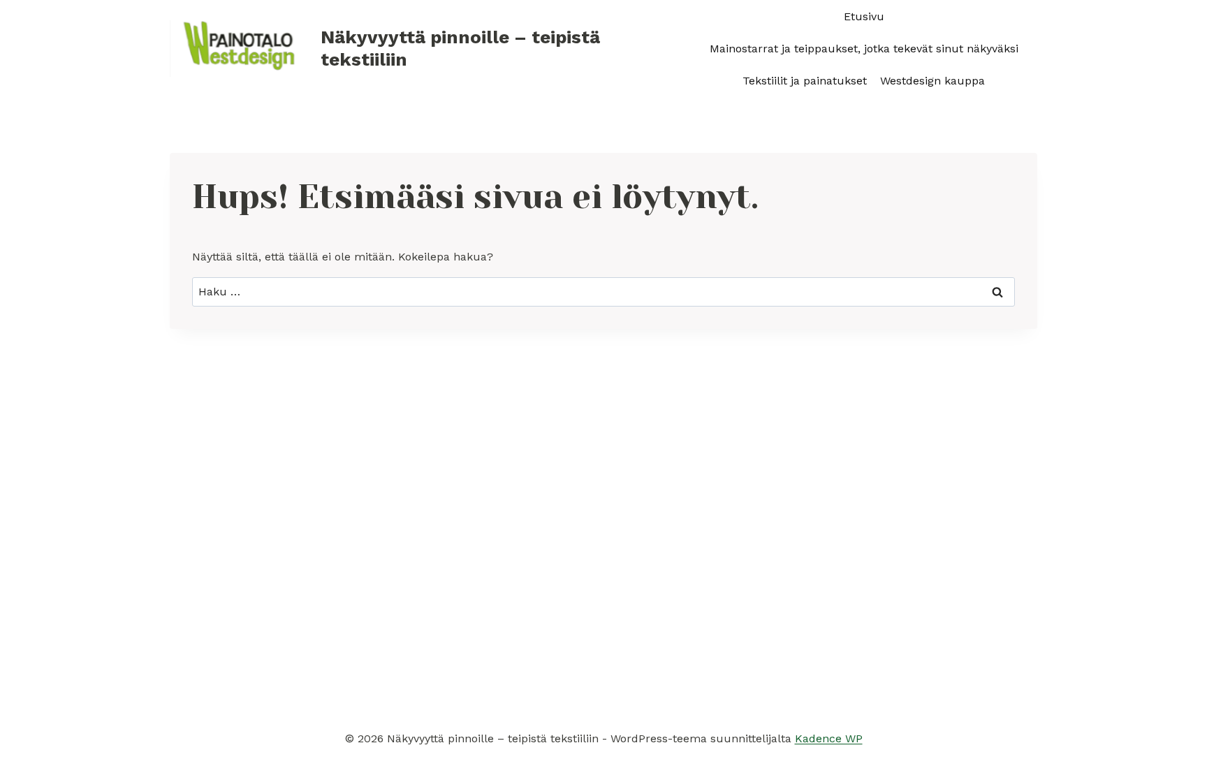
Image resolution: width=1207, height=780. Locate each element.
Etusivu (864, 16)
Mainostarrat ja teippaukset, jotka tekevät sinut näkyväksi (864, 48)
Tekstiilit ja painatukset (805, 80)
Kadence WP (829, 738)
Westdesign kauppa (932, 80)
